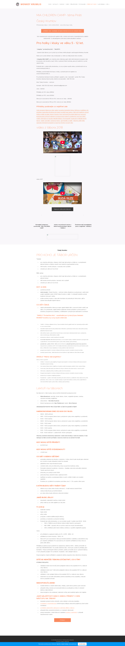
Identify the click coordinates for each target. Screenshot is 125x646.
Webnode (67, 641)
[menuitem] (50, 4)
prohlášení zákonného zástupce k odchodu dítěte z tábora (57, 608)
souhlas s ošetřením (71, 612)
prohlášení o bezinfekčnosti (48, 603)
